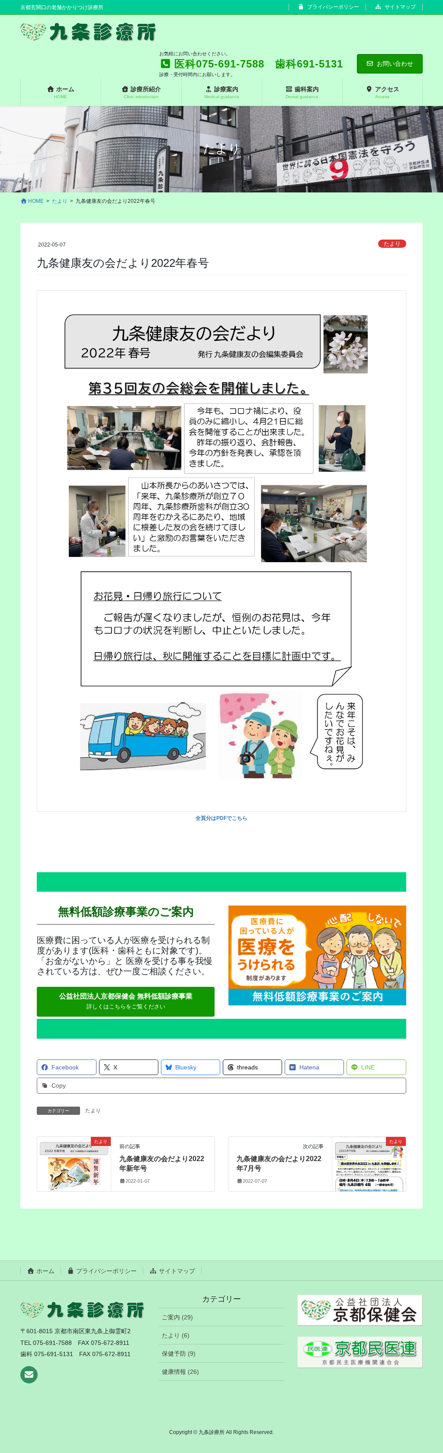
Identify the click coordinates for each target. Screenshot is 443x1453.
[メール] (29, 1374)
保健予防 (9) (179, 1353)
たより (392, 243)
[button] (126, 1002)
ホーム (45, 1270)
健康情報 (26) (180, 1371)
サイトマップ (399, 7)
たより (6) (175, 1335)
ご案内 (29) (177, 1317)
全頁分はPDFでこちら (221, 818)
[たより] (74, 1160)
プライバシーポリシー (332, 7)
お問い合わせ (395, 63)
